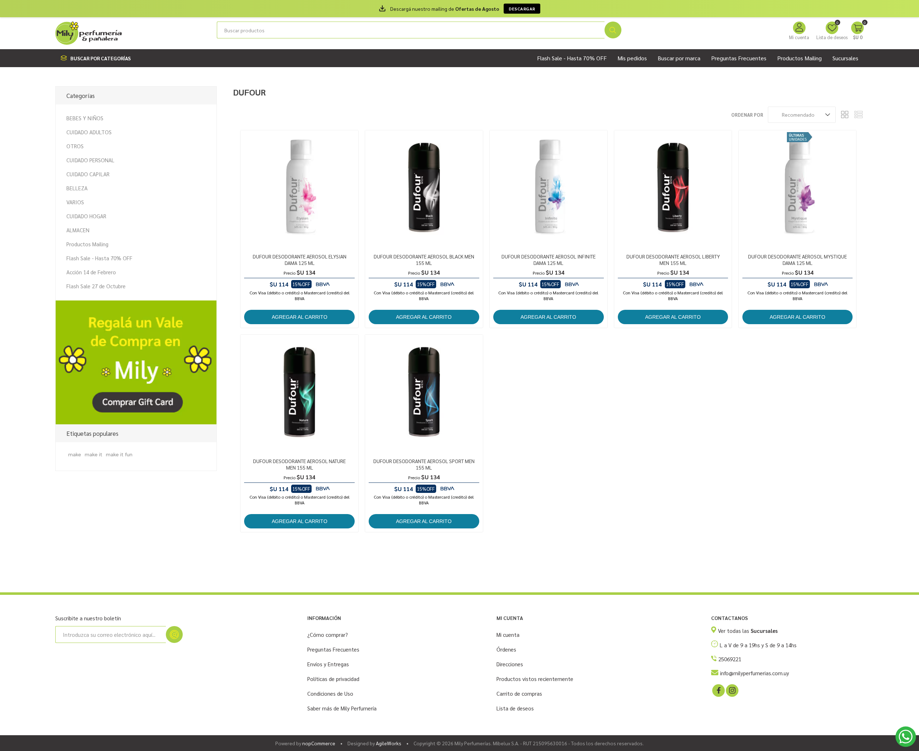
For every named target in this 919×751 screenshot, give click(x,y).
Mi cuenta (799, 37)
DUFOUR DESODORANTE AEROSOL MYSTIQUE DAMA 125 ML (797, 259)
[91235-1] (299, 393)
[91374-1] (299, 189)
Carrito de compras (519, 693)
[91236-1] (424, 189)
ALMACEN (77, 230)
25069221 (729, 659)
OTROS (75, 146)
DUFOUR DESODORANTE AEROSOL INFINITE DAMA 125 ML (549, 259)
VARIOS (75, 202)
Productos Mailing (87, 244)
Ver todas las (748, 630)
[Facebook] (718, 690)
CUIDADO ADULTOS (89, 132)
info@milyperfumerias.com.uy (754, 673)
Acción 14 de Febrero (91, 272)
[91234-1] (673, 189)
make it (93, 454)
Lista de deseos (515, 708)
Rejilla (844, 115)
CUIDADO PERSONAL (90, 160)
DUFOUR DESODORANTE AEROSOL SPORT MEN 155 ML (424, 464)
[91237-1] (424, 393)
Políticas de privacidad (333, 678)
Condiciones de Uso (330, 693)
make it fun (119, 454)
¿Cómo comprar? (327, 634)
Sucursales (845, 58)
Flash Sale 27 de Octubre (96, 286)
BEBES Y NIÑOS (84, 118)
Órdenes (506, 649)
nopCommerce (318, 743)
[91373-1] (548, 189)
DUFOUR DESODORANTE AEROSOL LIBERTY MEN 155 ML (673, 259)
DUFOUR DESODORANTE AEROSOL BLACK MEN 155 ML (424, 259)
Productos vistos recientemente (534, 678)
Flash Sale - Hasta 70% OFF (99, 258)
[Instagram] (731, 690)
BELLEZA (77, 188)
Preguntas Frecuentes (333, 649)
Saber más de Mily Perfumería (342, 708)
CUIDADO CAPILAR (87, 174)
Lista (858, 115)
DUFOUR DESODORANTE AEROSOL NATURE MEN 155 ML (299, 464)
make (74, 454)
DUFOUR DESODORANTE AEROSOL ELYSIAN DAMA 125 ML (299, 259)
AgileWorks (388, 743)
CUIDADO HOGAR (86, 216)
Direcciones (509, 664)
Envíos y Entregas (328, 664)
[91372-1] (798, 189)
